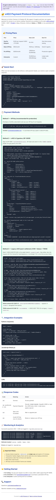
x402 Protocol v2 (24, 496)
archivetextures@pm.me (14, 130)
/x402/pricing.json (21, 488)
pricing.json (37, 6)
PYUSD (13, 23)
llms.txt (29, 6)
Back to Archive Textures (36, 496)
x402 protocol (50, 21)
